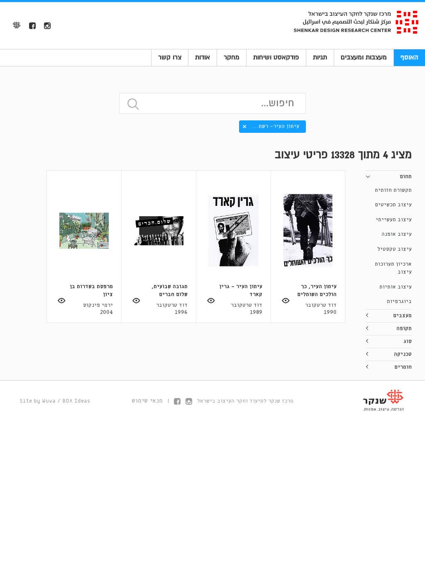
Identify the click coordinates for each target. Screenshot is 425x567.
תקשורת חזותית (393, 190)
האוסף (409, 57)
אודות (202, 57)
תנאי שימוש (147, 401)
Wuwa (49, 401)
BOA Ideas (76, 401)
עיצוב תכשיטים (393, 205)
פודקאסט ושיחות (276, 57)
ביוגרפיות (399, 301)
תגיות (320, 57)
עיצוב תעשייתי (394, 219)
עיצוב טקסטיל (394, 249)
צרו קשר (169, 57)
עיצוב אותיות (395, 287)
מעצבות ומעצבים (364, 57)
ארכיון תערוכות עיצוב (393, 268)
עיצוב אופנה (396, 234)
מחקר (231, 57)
